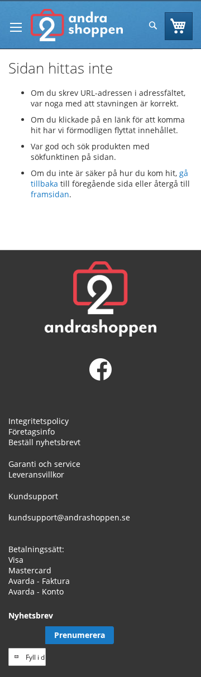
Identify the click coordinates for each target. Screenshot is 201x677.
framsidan (50, 194)
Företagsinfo (31, 431)
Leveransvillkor (36, 474)
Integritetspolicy (38, 421)
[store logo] (77, 25)
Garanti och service (44, 464)
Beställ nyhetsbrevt (44, 442)
